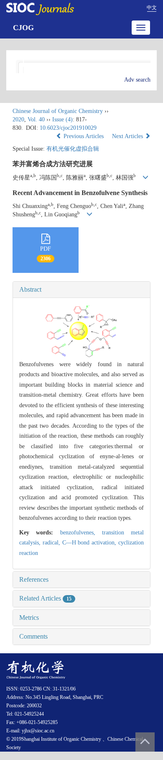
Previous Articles (83, 136)
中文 (152, 7)
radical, (52, 542)
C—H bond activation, (90, 542)
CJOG (23, 27)
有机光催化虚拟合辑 (72, 149)
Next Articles (128, 136)
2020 (18, 119)
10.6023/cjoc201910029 (68, 128)
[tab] (81, 290)
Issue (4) (62, 119)
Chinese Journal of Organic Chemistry (58, 111)
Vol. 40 (36, 119)
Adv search (137, 80)
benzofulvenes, (81, 532)
